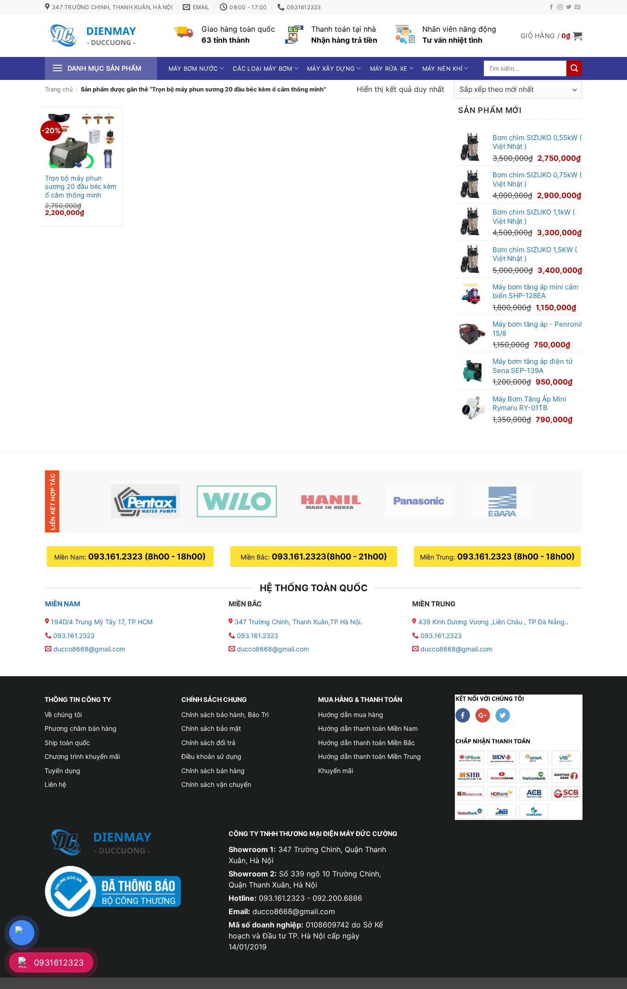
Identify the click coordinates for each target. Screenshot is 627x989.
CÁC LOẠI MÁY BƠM (262, 68)
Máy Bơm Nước (193, 68)
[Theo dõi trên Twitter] (568, 7)
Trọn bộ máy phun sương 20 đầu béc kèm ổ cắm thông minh (81, 186)
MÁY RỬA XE (389, 68)
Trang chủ (59, 89)
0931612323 (59, 962)
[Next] (560, 501)
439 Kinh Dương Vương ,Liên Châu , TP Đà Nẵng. (491, 622)
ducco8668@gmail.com (89, 649)
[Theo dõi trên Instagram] (560, 7)
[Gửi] (574, 68)
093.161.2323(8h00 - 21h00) (329, 556)
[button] (551, 36)
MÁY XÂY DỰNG (331, 68)
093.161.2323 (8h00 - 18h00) (147, 556)
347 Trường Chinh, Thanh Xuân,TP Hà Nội (296, 622)
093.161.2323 (74, 635)
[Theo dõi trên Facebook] (551, 7)
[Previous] (85, 501)
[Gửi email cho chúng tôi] (577, 7)
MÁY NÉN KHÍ (442, 68)
